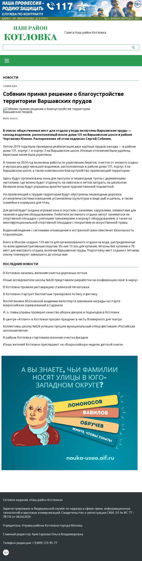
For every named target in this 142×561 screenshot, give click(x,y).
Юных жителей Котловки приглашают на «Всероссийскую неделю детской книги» (63, 344)
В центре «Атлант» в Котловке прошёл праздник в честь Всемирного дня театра (62, 319)
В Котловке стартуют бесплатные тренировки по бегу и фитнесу (50, 294)
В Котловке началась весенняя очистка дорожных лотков (45, 273)
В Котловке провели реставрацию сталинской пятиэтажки (46, 287)
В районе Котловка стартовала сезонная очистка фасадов (45, 337)
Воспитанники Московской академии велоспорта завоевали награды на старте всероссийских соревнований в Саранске (61, 303)
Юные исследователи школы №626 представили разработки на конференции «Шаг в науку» (70, 280)
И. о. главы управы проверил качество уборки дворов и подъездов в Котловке (61, 312)
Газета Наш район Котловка (85, 32)
